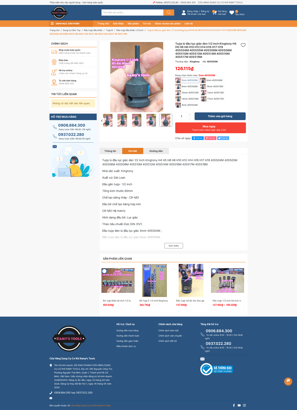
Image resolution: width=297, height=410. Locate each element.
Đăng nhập (192, 11)
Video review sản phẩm (168, 23)
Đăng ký (205, 11)
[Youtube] (239, 406)
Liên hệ (189, 23)
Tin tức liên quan (64, 94)
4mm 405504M (190, 105)
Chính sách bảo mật (168, 330)
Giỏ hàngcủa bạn (222, 12)
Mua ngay (209, 128)
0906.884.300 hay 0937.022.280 (73, 392)
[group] (136, 77)
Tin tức (147, 23)
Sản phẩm (133, 23)
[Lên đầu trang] (292, 397)
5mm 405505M (190, 80)
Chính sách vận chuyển (170, 335)
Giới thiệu (118, 23)
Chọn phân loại (118, 270)
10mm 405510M (190, 92)
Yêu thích (239, 14)
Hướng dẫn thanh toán (127, 335)
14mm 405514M (190, 98)
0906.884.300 (188, 2)
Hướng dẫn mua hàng (127, 330)
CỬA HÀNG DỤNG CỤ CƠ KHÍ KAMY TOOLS (220, 2)
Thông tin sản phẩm (227, 287)
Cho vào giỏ (118, 284)
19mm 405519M (214, 86)
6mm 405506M (214, 80)
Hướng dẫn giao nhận (127, 341)
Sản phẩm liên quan (117, 258)
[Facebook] (233, 406)
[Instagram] (244, 406)
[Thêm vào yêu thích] (244, 45)
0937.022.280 (71, 134)
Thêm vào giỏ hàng (220, 116)
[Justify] (168, 12)
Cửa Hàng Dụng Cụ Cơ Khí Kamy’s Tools (90, 405)
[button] (102, 120)
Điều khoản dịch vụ (126, 346)
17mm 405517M (215, 98)
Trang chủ (103, 23)
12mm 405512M (215, 92)
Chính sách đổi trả (167, 341)
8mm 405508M (190, 86)
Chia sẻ (199, 138)
